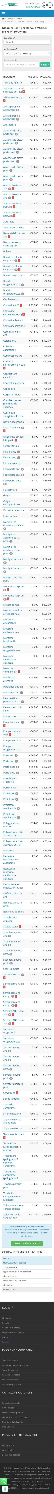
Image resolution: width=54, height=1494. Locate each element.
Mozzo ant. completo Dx (11, 670)
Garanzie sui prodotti (11, 1403)
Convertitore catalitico (10, 375)
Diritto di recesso (9, 1407)
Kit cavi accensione (13, 510)
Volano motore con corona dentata (13, 1207)
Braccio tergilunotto (14, 275)
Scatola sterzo (11, 926)
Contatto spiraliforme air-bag (14, 364)
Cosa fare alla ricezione (11, 1374)
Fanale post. (11, 451)
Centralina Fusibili (13, 320)
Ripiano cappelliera (13, 911)
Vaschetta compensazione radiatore (11, 1196)
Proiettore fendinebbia (11, 806)
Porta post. (10, 766)
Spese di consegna (10, 1370)
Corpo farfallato (11, 394)
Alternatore (9, 124)
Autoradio (8, 221)
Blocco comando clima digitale (12, 244)
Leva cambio (10, 516)
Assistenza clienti (32, 5)
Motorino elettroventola (11, 630)
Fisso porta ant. (13, 469)
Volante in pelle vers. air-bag (11, 1216)
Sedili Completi (11, 968)
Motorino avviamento (9, 621)
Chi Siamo (6, 1318)
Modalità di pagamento (12, 1384)
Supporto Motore (12, 1128)
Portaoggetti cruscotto (10, 780)
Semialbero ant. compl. (11, 994)
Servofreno (10, 1092)
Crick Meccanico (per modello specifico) (12, 404)
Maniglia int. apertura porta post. (11, 538)
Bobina (7, 251)
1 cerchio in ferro (12, 82)
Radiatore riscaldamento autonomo (11, 860)
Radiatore (8, 850)
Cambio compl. (11, 299)
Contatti (5, 1323)
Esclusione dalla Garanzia (12, 1422)
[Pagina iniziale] (3, 18)
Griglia (6, 495)
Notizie (5, 1337)
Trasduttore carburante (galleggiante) (10, 1175)
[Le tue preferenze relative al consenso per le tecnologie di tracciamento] (5, 1489)
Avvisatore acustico (13, 227)
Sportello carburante (9, 1106)
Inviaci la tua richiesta (27, 1243)
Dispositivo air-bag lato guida (13, 438)
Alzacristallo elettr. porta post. (13, 150)
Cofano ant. (9, 340)
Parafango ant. (12, 686)
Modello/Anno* (10, 49)
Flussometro (10, 489)
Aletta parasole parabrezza (11, 108)
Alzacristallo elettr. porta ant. (13, 132)
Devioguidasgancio (13, 421)
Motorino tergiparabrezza (11, 648)
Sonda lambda (11, 1098)
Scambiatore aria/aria (10, 919)
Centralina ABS (12, 305)
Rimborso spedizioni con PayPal (15, 1417)
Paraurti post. (10, 716)
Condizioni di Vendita (11, 1327)
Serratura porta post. (11, 1067)
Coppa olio (9, 388)
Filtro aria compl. (12, 463)
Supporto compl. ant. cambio (12, 1121)
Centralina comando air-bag (13, 312)
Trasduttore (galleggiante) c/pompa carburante (10, 1160)
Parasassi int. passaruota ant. (13, 700)
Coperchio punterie (13, 383)
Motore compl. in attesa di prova (12, 612)
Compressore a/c (12, 355)
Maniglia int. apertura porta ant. (13, 525)
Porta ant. (10, 755)
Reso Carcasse (8, 1426)
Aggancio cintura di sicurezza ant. (13, 90)
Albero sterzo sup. (11, 1276)
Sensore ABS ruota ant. (13, 1012)
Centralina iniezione (14, 325)
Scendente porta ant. (12, 943)
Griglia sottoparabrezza (12, 503)
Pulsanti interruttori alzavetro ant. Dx (14, 834)
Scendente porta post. (12, 961)
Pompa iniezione (12, 740)
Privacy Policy (8, 1445)
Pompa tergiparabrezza (11, 748)
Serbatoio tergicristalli (9, 1031)
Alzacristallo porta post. (13, 178)
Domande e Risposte (11, 1454)
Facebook (6, 1342)
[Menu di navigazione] (4, 13)
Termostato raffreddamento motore (12, 1147)
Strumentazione (12, 1113)
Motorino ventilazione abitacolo (9, 659)
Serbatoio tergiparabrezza (11, 1040)
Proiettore (10, 793)
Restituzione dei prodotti (12, 1412)
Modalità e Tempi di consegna (15, 1365)
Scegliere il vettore (10, 1379)
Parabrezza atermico (9, 679)
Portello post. (10, 787)
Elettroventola (11, 445)
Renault (6, 1258)
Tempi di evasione (10, 1360)
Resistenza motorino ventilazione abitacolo (9, 873)
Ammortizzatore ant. (12, 187)
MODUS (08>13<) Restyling (14, 1262)
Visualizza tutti (9, 1289)
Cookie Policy (8, 1450)
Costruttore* (9, 38)
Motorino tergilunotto (9, 639)
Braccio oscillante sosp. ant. (12, 259)
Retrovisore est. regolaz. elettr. (12, 886)
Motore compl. (11, 604)
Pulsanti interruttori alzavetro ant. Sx (14, 843)
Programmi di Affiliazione (13, 1332)
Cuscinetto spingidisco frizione (13, 414)
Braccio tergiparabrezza (13, 283)
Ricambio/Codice (11, 60)
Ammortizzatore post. (12, 205)
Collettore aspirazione (9, 348)
